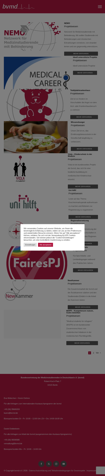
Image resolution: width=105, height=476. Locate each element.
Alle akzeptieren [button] (45, 245)
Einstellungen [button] (30, 245)
